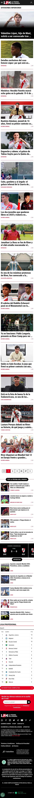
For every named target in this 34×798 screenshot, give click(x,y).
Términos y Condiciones (8, 743)
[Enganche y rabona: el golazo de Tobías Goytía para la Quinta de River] (17, 144)
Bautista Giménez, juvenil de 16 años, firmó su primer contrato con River (16, 122)
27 (26, 471)
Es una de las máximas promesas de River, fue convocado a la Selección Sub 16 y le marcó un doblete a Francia (16, 274)
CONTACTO (20, 723)
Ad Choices (15, 746)
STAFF (14, 723)
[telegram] (18, 720)
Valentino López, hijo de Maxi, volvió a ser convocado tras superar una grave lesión (16, 35)
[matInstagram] (10, 720)
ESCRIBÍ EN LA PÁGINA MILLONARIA (11, 727)
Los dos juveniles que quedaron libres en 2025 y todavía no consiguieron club (15, 213)
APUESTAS (26, 727)
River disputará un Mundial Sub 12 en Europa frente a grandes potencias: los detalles (16, 456)
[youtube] (22, 720)
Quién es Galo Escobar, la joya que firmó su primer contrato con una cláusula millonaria (16, 365)
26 (21, 471)
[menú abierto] (2, 3)
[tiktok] (30, 720)
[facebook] (6, 720)
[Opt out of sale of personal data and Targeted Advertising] (2, 795)
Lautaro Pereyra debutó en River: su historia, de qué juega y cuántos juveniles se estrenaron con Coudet (16, 426)
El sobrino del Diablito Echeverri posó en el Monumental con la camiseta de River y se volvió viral (16, 304)
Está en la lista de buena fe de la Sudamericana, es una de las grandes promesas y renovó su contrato (15, 395)
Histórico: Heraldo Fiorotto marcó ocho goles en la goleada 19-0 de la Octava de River (17, 92)
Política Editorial (6, 746)
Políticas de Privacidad (22, 743)
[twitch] (26, 720)
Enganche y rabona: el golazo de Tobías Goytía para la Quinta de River (15, 152)
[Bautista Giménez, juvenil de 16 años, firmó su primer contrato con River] (17, 113)
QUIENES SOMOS (6, 723)
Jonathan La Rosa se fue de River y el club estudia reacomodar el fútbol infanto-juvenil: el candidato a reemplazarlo (16, 243)
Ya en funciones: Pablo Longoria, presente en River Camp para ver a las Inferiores (16, 334)
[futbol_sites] (8, 751)
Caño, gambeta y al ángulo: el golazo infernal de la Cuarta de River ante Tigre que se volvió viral (16, 183)
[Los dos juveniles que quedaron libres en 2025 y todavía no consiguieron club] (17, 204)
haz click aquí (16, 735)
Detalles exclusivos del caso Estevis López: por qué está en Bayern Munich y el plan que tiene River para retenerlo (16, 61)
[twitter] (14, 720)
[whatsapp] (2, 720)
